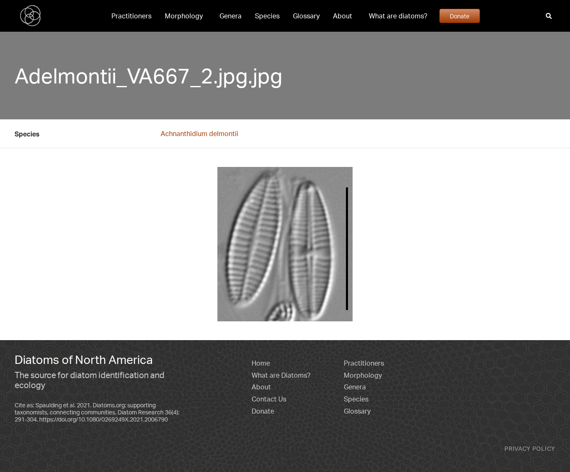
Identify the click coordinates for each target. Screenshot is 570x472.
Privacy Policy (529, 448)
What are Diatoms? (281, 375)
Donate (459, 16)
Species (267, 16)
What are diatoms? (398, 16)
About (342, 16)
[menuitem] (131, 16)
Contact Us (269, 399)
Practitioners (131, 16)
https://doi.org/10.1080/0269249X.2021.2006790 (103, 419)
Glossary (306, 16)
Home (261, 363)
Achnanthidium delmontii (199, 133)
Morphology (184, 16)
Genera (230, 16)
